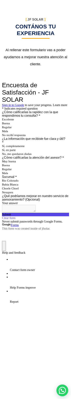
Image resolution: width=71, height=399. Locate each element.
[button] (62, 390)
